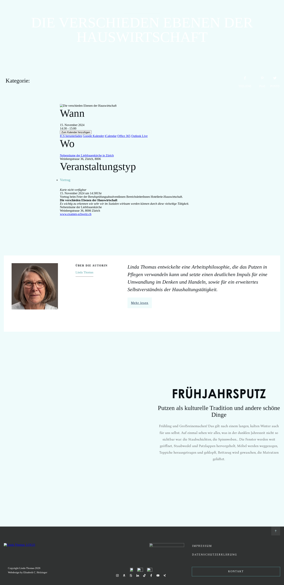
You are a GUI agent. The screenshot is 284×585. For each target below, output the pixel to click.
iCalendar (110, 136)
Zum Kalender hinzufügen (75, 132)
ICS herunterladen (71, 136)
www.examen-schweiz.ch (75, 214)
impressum (202, 545)
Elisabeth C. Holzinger (35, 572)
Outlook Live (139, 136)
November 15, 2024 (142, 11)
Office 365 (123, 136)
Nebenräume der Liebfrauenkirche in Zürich (87, 155)
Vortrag (65, 180)
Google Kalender (93, 136)
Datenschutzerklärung (214, 554)
